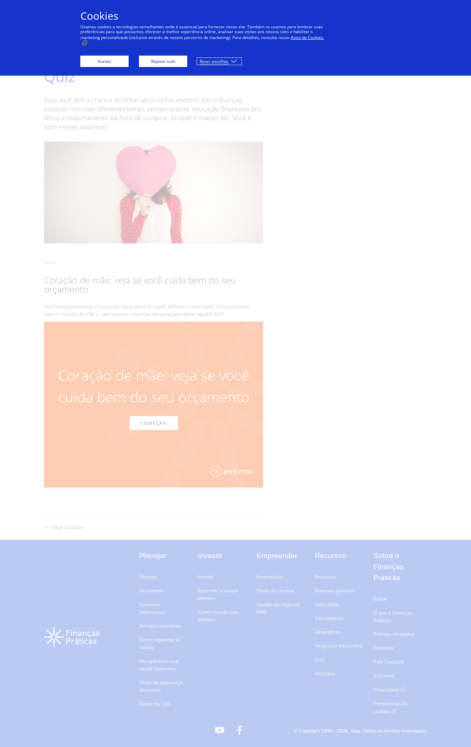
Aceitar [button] (104, 61)
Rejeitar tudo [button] (163, 61)
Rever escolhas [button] (214, 61)
